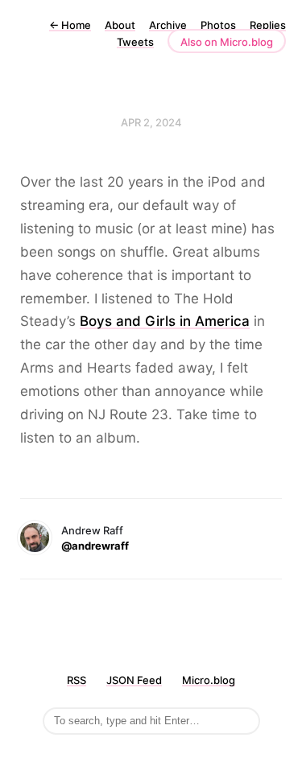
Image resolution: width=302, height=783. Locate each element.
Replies (268, 25)
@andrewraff (95, 545)
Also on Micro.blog (226, 41)
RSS (76, 680)
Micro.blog (208, 680)
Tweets (135, 41)
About (120, 25)
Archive (168, 25)
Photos (218, 25)
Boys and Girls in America (165, 321)
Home (70, 25)
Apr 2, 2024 (151, 122)
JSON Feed (134, 680)
